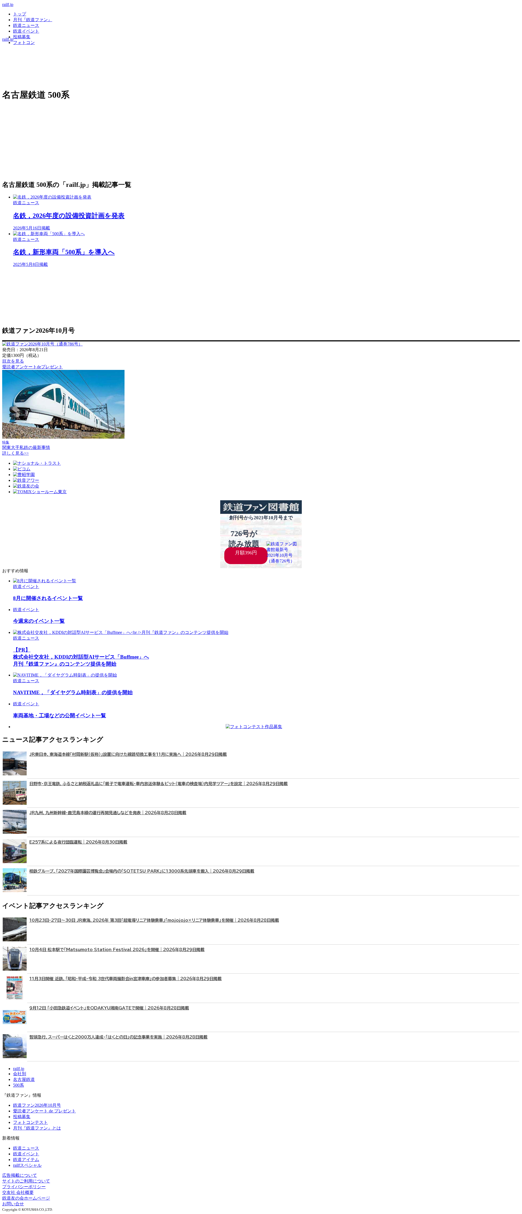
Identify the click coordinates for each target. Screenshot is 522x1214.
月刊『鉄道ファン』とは (37, 1128)
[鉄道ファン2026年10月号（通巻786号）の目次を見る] (42, 344)
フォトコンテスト (30, 1122)
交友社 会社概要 (18, 1192)
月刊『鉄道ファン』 (32, 19)
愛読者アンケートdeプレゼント (32, 366)
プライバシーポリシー (24, 1186)
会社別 (19, 1073)
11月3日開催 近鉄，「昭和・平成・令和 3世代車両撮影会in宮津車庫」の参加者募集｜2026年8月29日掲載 (125, 979)
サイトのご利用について (26, 1181)
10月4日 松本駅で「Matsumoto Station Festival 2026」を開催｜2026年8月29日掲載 (116, 950)
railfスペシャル (27, 1165)
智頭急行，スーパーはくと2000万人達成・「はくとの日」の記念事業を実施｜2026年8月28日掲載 (118, 1037)
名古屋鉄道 (24, 1079)
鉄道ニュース (26, 25)
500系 (18, 1085)
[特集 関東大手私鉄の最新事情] (63, 437)
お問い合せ (13, 1204)
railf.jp (7, 4)
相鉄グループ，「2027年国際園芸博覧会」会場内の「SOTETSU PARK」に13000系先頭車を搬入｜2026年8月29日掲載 (141, 871)
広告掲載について (19, 1175)
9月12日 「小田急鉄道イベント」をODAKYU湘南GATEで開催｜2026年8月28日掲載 (109, 1008)
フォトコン (24, 42)
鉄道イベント (26, 31)
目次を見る (13, 361)
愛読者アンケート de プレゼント (44, 1111)
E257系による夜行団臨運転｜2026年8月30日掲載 (78, 842)
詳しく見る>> (15, 453)
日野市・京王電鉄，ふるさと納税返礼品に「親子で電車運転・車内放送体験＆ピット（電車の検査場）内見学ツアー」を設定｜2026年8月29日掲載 (158, 784)
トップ (19, 14)
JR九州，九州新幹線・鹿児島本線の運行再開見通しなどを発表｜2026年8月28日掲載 (107, 813)
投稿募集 (21, 36)
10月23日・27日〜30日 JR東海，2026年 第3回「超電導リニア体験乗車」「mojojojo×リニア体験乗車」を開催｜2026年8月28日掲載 (154, 920)
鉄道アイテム (26, 1159)
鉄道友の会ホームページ (26, 1198)
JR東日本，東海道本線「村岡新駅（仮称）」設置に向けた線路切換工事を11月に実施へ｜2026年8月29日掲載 (128, 754)
